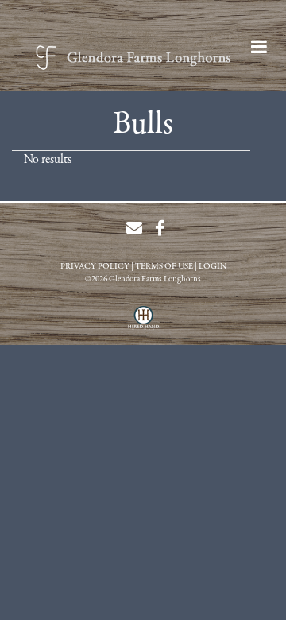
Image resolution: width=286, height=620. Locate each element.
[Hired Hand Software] (143, 323)
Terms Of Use (164, 267)
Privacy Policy (94, 267)
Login (212, 267)
